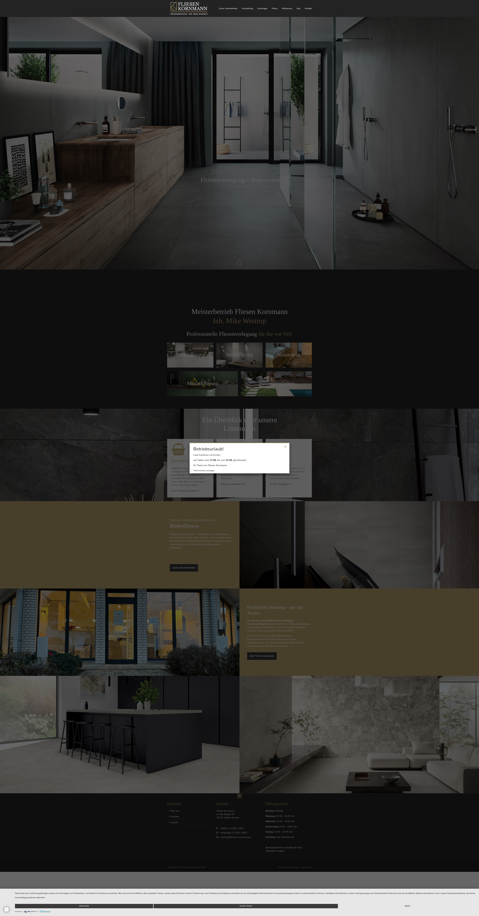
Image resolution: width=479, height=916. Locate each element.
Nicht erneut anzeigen (204, 470)
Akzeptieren (246, 906)
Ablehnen (84, 906)
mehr (407, 906)
